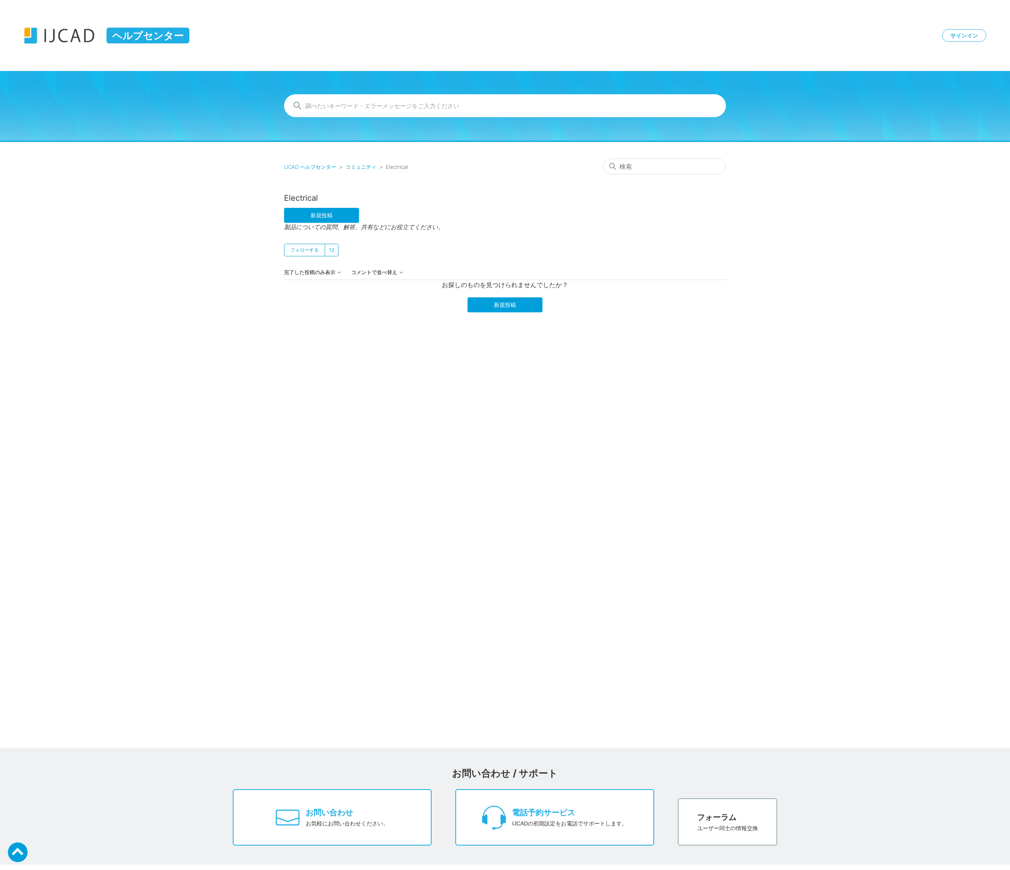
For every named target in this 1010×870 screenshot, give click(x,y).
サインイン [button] (964, 35)
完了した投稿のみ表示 (310, 272)
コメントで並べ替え (375, 272)
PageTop (18, 852)
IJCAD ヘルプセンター (310, 167)
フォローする (304, 250)
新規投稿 (321, 215)
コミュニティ (361, 167)
